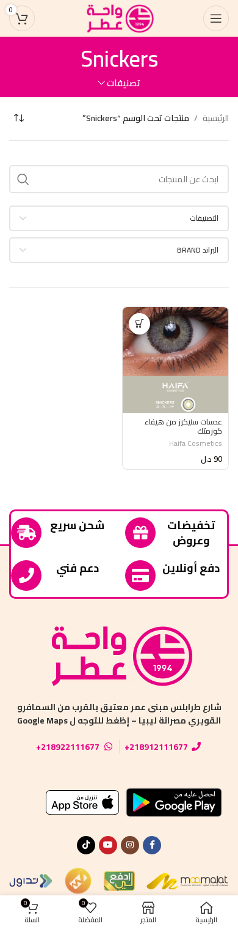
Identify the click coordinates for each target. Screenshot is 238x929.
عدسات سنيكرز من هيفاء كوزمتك (183, 426)
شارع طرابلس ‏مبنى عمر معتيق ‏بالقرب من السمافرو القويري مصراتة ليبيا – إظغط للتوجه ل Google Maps (119, 713)
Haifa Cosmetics (195, 443)
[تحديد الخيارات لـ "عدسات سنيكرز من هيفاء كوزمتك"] (139, 324)
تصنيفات (123, 82)
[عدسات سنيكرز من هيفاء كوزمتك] (175, 360)
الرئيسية (216, 118)
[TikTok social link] (86, 845)
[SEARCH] (23, 179)
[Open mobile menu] (216, 18)
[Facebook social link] (152, 845)
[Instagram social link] (130, 845)
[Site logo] (119, 18)
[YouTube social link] (108, 845)
